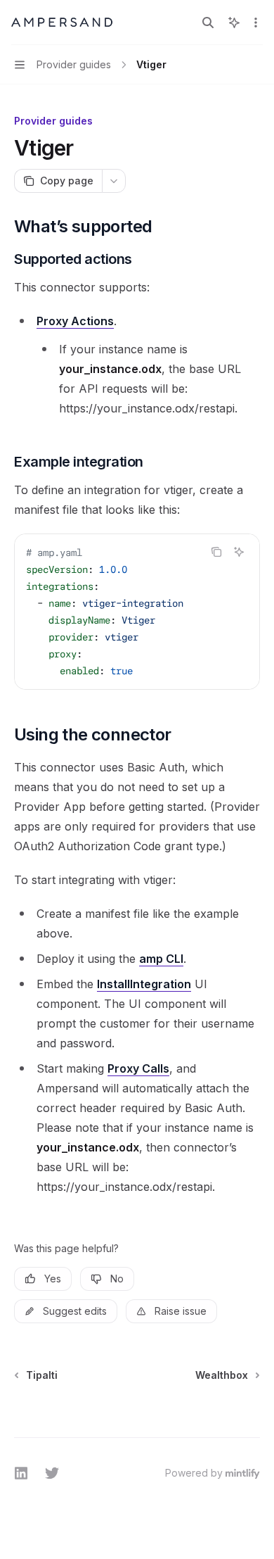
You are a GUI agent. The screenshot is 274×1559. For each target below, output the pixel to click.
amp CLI (161, 959)
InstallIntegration (144, 984)
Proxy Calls (138, 1068)
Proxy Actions (75, 321)
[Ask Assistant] (239, 552)
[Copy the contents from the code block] (216, 552)
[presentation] (137, 611)
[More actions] (256, 22)
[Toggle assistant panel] (234, 22)
